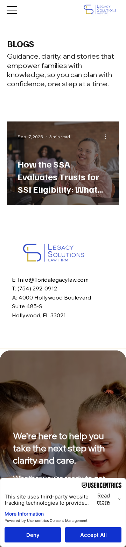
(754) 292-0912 (37, 288)
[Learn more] (100, 9)
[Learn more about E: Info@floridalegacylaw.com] (53, 252)
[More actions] (107, 137)
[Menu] (12, 10)
